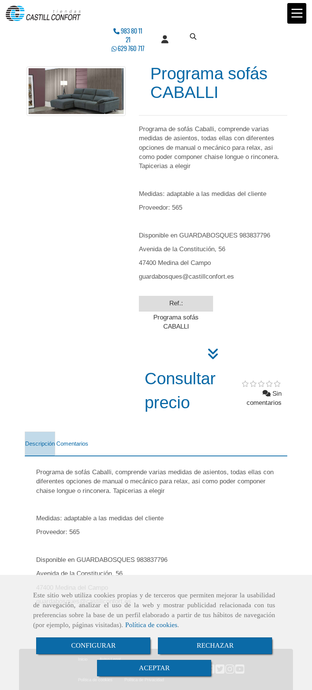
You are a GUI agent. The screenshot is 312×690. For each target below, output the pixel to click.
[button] (165, 39)
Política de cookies (151, 625)
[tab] (40, 444)
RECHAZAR (215, 645)
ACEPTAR (154, 668)
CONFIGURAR (93, 645)
